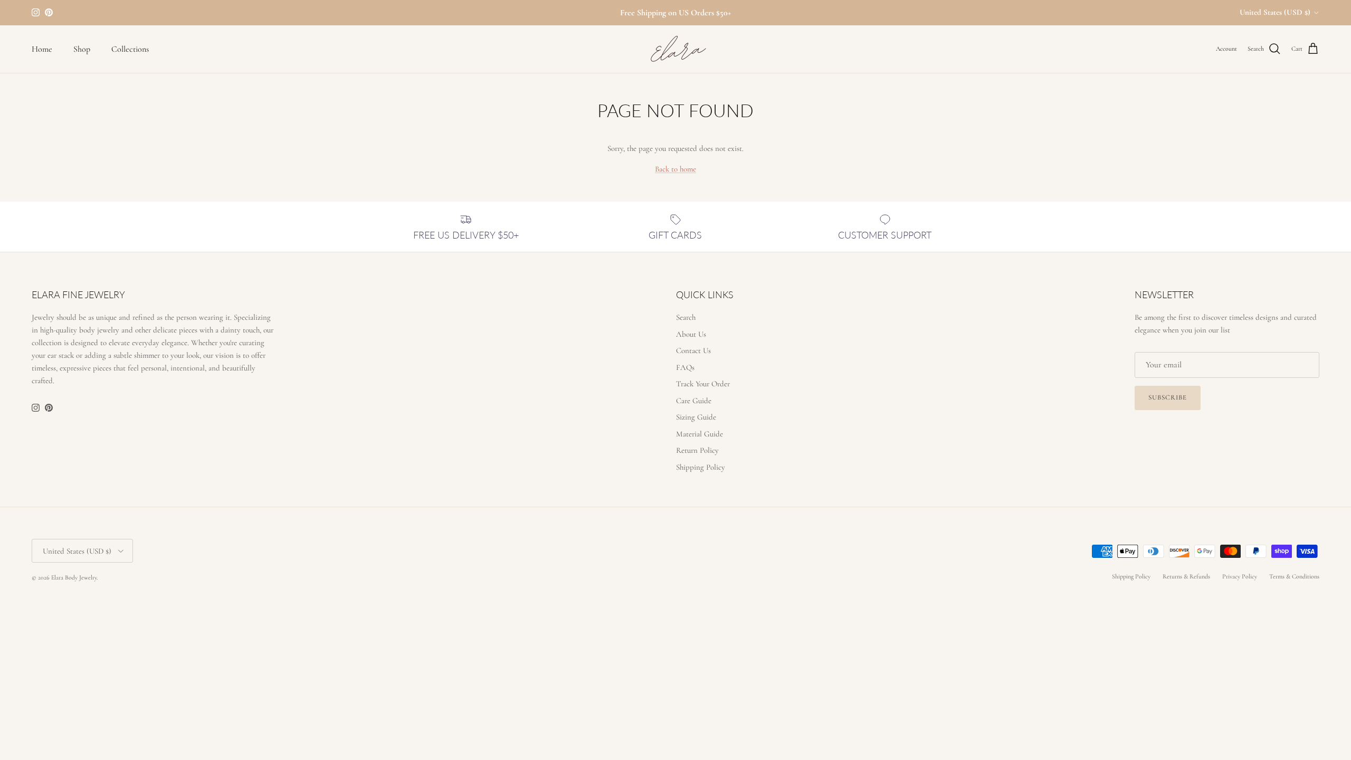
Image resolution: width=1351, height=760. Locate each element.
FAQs (685, 367)
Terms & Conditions (1294, 576)
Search (686, 317)
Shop (81, 49)
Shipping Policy (700, 467)
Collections (130, 49)
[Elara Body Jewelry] (675, 49)
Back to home (675, 169)
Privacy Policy (1239, 576)
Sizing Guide (696, 417)
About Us (691, 334)
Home (42, 49)
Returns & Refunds (1186, 576)
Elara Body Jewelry (74, 577)
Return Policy (697, 450)
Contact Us (693, 350)
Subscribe (1167, 397)
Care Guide (693, 400)
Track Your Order (703, 383)
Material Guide (699, 434)
